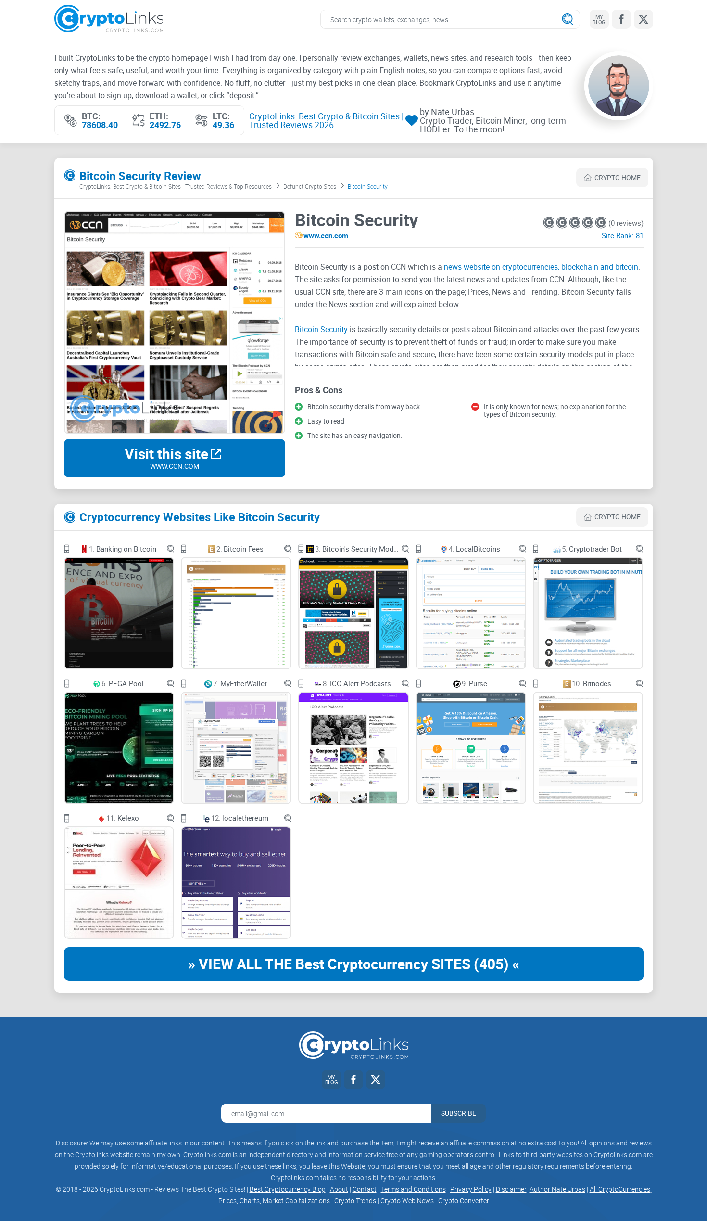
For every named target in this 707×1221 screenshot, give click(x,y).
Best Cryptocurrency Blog (288, 1189)
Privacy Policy (471, 1189)
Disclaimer (511, 1189)
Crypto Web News (407, 1200)
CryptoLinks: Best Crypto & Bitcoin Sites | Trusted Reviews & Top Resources (175, 186)
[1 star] (549, 223)
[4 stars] (588, 223)
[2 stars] (562, 223)
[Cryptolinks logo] (109, 19)
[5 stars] (600, 223)
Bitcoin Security (321, 329)
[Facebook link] (621, 19)
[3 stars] (575, 223)
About (339, 1189)
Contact (365, 1189)
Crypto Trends (355, 1200)
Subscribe (458, 1113)
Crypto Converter (463, 1200)
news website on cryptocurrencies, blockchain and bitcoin (541, 266)
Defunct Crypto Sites (309, 186)
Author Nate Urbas (557, 1189)
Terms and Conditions (413, 1189)
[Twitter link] (643, 19)
